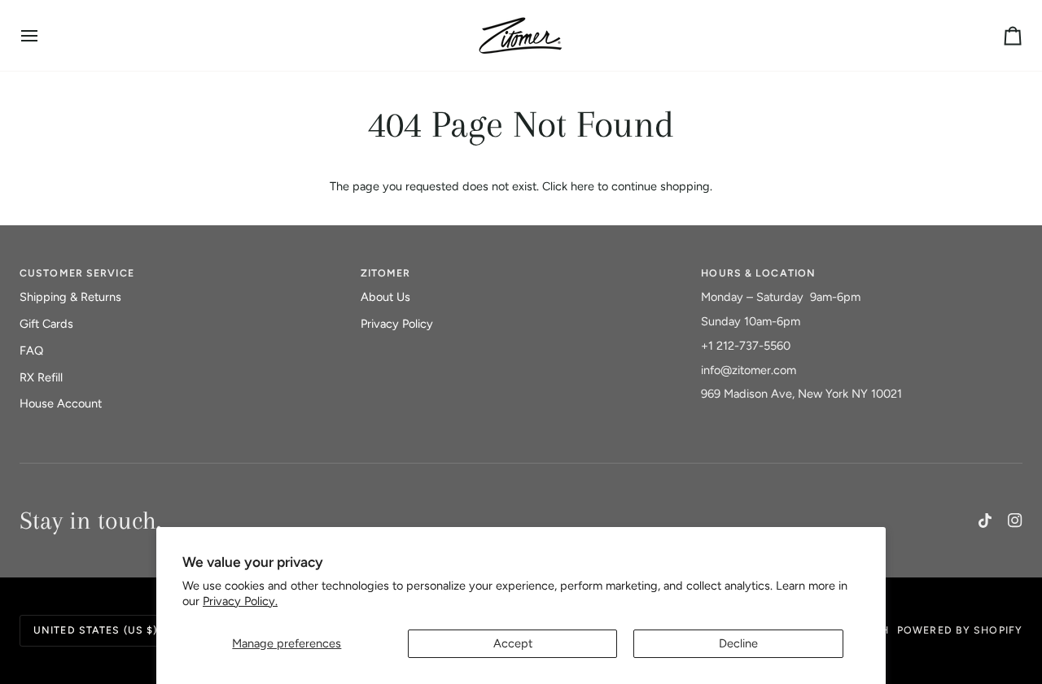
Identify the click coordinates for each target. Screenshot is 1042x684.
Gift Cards (46, 323)
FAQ (31, 350)
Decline (738, 643)
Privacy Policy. (240, 601)
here (582, 186)
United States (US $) (95, 630)
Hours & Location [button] (758, 273)
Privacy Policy (397, 323)
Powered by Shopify (959, 630)
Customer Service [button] (77, 273)
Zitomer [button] (386, 273)
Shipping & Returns (70, 297)
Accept (512, 643)
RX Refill (41, 377)
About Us (385, 297)
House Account (61, 403)
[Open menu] (44, 35)
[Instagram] (1015, 520)
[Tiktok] (985, 520)
